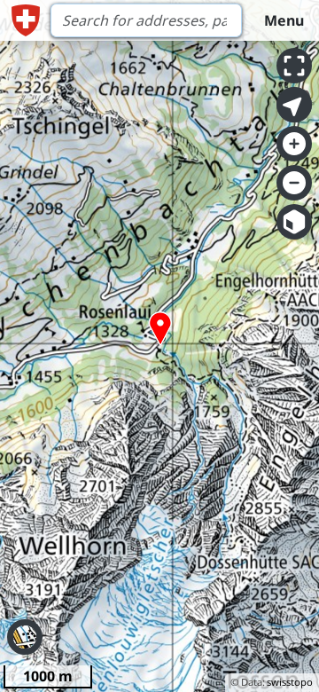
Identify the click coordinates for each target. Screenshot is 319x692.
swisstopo (290, 681)
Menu (284, 20)
